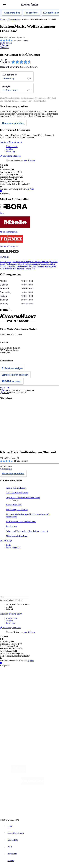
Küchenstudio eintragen (16, 724)
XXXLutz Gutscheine (35, 683)
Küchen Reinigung (14, 699)
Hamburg (26, 679)
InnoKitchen (11, 526)
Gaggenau (44, 264)
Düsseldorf (15, 681)
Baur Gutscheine (25, 686)
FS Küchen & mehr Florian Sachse (21, 521)
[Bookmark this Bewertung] (1, 191)
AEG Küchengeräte (8, 261)
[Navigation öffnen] (4, 4)
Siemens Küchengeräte (46, 266)
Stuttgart (35, 681)
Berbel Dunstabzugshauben (45, 261)
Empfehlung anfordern (16, 676)
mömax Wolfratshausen (16, 488)
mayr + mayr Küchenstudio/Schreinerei (23, 497)
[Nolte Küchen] (47, 796)
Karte (8, 545)
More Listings (6, 540)
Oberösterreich (52, 679)
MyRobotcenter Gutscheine (42, 686)
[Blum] (18, 772)
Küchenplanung (12, 696)
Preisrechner (31, 12)
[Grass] (43, 772)
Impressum (12, 854)
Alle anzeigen (6, 469)
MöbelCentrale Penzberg (16, 536)
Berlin (20, 679)
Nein (32, 189)
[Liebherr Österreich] (32, 784)
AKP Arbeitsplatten (8, 269)
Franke (41, 681)
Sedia (32, 269)
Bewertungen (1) (13, 547)
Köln (29, 681)
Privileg (21, 269)
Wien (8, 681)
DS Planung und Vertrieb (17, 509)
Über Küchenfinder (14, 703)
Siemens (48, 681)
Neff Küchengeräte (20, 266)
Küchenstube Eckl (13, 505)
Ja (28, 189)
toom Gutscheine (12, 686)
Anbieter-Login (15, 726)
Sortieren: (11, 142)
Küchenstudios (12, 12)
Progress (33, 266)
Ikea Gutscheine (20, 683)
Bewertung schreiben (13, 122)
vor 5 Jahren (29, 160)
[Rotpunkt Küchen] (18, 808)
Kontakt (11, 860)
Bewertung (10, 151)
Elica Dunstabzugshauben (29, 264)
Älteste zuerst (12, 146)
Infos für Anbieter (13, 716)
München (34, 679)
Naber (27, 269)
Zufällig (9, 149)
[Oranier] (23, 796)
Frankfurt (23, 681)
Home (2, 20)
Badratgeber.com (13, 708)
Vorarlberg (42, 679)
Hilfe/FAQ (10, 706)
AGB (10, 847)
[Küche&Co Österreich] (40, 808)
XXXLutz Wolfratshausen (17, 493)
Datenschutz (13, 840)
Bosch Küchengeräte (9, 264)
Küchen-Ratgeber (13, 701)
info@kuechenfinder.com (11, 737)
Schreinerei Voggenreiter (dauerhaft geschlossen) (27, 531)
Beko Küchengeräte (25, 261)
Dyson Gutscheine (50, 683)
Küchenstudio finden (15, 674)
